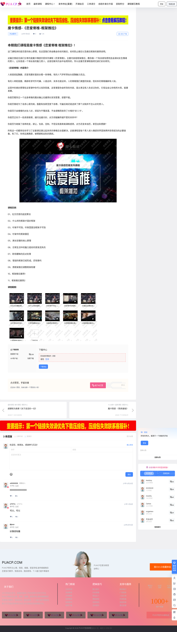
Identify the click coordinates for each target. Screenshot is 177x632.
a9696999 (14, 483)
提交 (129, 475)
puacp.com (12, 562)
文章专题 (68, 589)
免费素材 (68, 602)
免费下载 (68, 605)
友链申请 (123, 602)
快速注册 (172, 4)
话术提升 (96, 605)
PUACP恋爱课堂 (84, 628)
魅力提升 (96, 589)
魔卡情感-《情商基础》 (118, 408)
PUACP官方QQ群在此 (161, 615)
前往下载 (124, 34)
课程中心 (49, 4)
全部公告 (157, 457)
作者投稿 (123, 599)
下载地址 (43, 367)
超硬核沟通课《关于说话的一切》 (22, 408)
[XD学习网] (97, 615)
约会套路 (96, 592)
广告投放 (123, 592)
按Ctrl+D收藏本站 (162, 567)
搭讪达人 (96, 596)
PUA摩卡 (13, 34)
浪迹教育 (68, 592)
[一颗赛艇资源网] (118, 615)
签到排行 (157, 527)
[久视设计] (76, 615)
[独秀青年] (54, 615)
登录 (161, 4)
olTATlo (12, 504)
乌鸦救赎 (68, 596)
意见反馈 (123, 605)
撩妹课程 (96, 599)
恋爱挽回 (96, 602)
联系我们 (123, 589)
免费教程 (68, 599)
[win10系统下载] (33, 615)
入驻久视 (123, 596)
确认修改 (130, 445)
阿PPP (12, 524)
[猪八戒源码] (11, 615)
